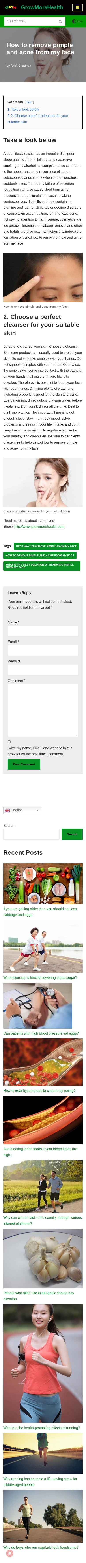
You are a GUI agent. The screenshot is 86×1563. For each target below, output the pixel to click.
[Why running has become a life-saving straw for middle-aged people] (43, 1454)
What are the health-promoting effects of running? (41, 1428)
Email (13, 642)
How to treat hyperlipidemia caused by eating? (39, 1091)
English (16, 810)
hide (29, 102)
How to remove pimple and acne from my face (40, 555)
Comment (16, 681)
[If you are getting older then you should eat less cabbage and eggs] (43, 884)
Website (14, 661)
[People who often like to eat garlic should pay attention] (43, 1259)
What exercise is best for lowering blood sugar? (40, 978)
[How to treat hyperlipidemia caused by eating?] (43, 1063)
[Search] (60, 21)
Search (9, 826)
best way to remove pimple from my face (46, 546)
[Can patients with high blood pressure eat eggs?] (37, 1006)
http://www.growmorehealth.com (39, 526)
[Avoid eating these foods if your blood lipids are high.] (43, 1121)
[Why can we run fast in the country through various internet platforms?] (43, 1187)
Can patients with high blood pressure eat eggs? (41, 1033)
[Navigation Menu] (77, 7)
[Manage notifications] (9, 1553)
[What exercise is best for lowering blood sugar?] (43, 947)
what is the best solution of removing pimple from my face (40, 566)
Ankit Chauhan (21, 65)
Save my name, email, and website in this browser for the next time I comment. (40, 751)
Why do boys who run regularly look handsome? (41, 1547)
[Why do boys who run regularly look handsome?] (43, 1517)
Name (13, 622)
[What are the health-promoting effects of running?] (43, 1364)
